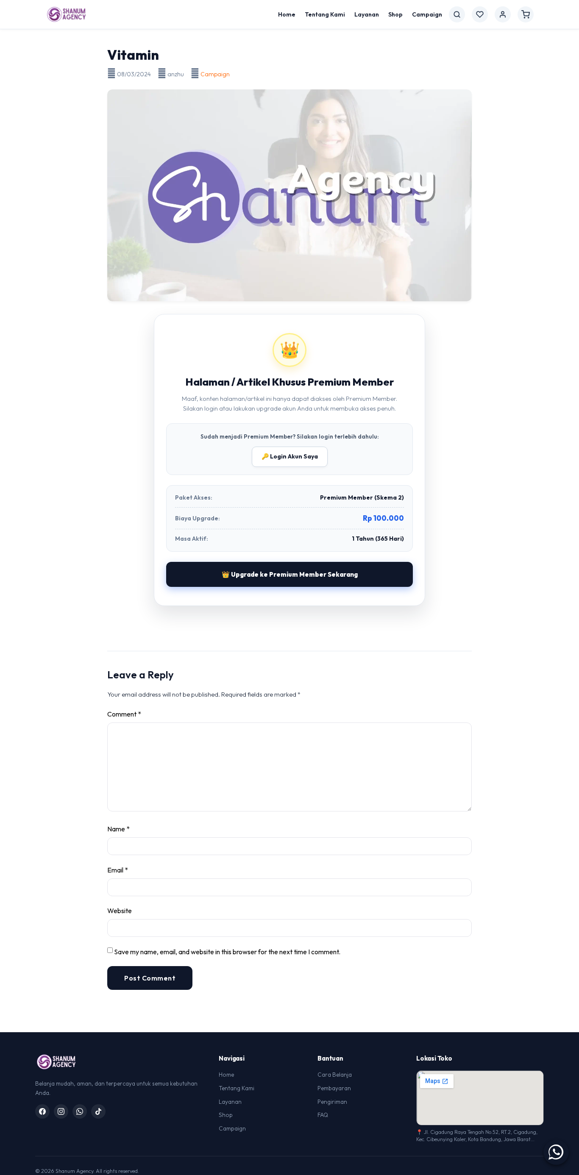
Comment (124, 714)
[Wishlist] (480, 14)
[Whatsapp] (79, 1111)
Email (117, 870)
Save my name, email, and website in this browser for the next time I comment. (227, 951)
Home (286, 14)
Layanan (366, 14)
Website (119, 910)
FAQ (322, 1115)
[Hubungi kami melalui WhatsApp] (556, 1152)
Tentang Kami (325, 14)
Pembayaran (334, 1088)
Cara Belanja (334, 1074)
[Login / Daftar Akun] (503, 14)
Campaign (427, 14)
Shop (395, 14)
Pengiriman (332, 1102)
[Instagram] (61, 1111)
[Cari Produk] (457, 14)
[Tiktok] (98, 1111)
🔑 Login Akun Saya (290, 456)
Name (118, 829)
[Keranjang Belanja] (526, 14)
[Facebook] (42, 1111)
